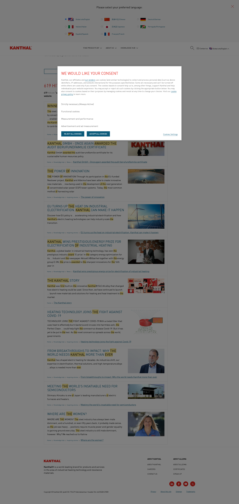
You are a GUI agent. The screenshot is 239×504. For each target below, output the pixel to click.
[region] (119, 103)
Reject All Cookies (73, 134)
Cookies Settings (170, 134)
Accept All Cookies (98, 134)
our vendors (90, 79)
